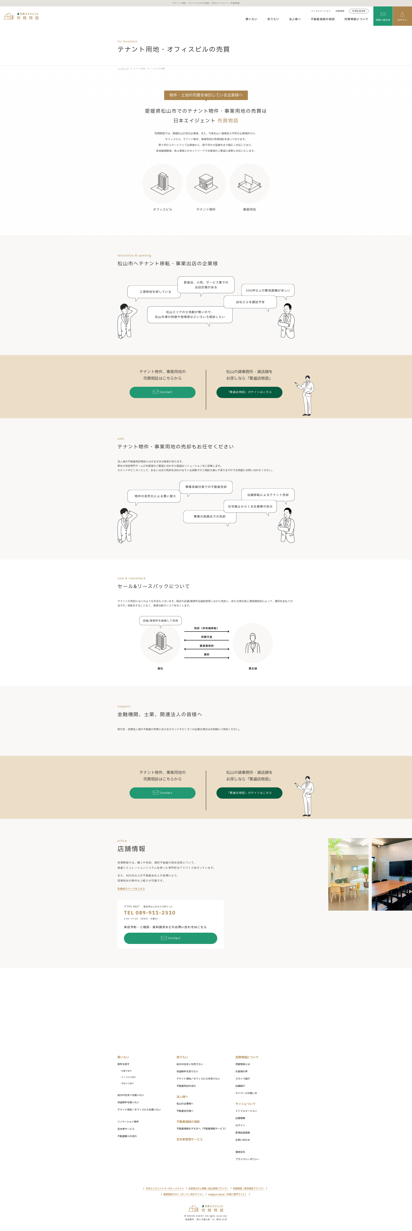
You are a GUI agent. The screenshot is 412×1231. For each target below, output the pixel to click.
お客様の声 (241, 1071)
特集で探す (126, 1071)
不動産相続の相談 (323, 19)
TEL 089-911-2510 (150, 913)
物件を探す (123, 1064)
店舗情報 (340, 11)
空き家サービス (125, 1129)
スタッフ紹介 (242, 1079)
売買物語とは (242, 1064)
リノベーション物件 (128, 1122)
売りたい (273, 19)
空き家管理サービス (190, 1139)
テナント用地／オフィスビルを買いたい (139, 1110)
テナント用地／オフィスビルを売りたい (198, 1079)
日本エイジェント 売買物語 (206, 1208)
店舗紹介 (240, 1086)
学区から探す (127, 1083)
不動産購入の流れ (127, 1136)
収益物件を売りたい (187, 1071)
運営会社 (240, 1152)
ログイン (240, 1125)
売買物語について (356, 19)
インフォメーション (321, 11)
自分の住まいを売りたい (190, 1064)
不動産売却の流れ (186, 1086)
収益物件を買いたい (128, 1102)
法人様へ (295, 19)
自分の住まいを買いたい (130, 1095)
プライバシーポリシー (247, 1159)
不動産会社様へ (185, 1111)
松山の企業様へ (185, 1104)
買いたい (252, 19)
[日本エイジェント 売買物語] (21, 16)
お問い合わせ (242, 1140)
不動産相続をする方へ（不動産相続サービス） (202, 1129)
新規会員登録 (358, 11)
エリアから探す (128, 1077)
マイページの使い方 (246, 1093)
